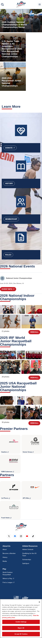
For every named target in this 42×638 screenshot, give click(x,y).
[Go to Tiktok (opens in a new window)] (33, 536)
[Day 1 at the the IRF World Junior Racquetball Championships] (10, 367)
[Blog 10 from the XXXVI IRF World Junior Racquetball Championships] (8, 355)
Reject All (21, 628)
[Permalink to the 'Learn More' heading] (22, 106)
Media (5, 561)
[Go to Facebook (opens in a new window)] (15, 536)
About (5, 549)
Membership (11, 219)
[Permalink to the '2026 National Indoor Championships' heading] (27, 299)
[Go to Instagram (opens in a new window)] (21, 536)
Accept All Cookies (21, 634)
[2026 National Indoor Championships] (8, 309)
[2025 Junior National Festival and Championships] (8, 400)
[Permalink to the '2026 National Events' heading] (36, 266)
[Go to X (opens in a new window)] (9, 536)
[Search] (2, 4)
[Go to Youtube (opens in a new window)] (27, 536)
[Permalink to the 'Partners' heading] (15, 475)
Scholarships (26, 559)
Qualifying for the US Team (29, 554)
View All (34, 332)
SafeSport (25, 563)
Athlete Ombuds (27, 549)
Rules (8, 255)
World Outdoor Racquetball (8, 573)
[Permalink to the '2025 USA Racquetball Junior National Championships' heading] (27, 390)
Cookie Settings (21, 622)
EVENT (9, 289)
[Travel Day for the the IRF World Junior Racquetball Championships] (31, 367)
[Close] (39, 602)
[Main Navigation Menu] (39, 4)
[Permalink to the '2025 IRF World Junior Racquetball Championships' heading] (27, 344)
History (9, 183)
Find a (8, 582)
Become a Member (9, 553)
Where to (8, 578)
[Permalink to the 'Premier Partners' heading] (29, 429)
